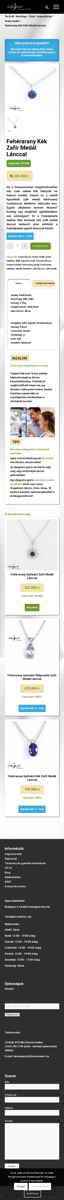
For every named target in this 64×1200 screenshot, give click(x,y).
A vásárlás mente (15, 886)
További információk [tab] (44, 283)
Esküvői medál (13, 265)
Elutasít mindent (39, 1186)
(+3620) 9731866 (15, 1042)
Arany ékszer (24, 257)
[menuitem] (47, 7)
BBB (18, 261)
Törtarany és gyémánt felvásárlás (25, 863)
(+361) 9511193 (14, 1046)
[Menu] (54, 7)
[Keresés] (47, 7)
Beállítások (32, 1193)
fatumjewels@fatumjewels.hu (31, 1056)
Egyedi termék (28, 261)
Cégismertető (13, 854)
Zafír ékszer (39, 269)
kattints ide (24, 916)
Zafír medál (51, 269)
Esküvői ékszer (44, 261)
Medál (19, 269)
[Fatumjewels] (18, 7)
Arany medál (38, 257)
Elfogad (21, 1186)
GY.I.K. (8, 868)
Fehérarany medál (30, 265)
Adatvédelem (13, 877)
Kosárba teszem (40, 246)
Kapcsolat (11, 858)
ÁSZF (8, 881)
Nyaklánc (27, 269)
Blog (7, 872)
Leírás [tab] (18, 283)
